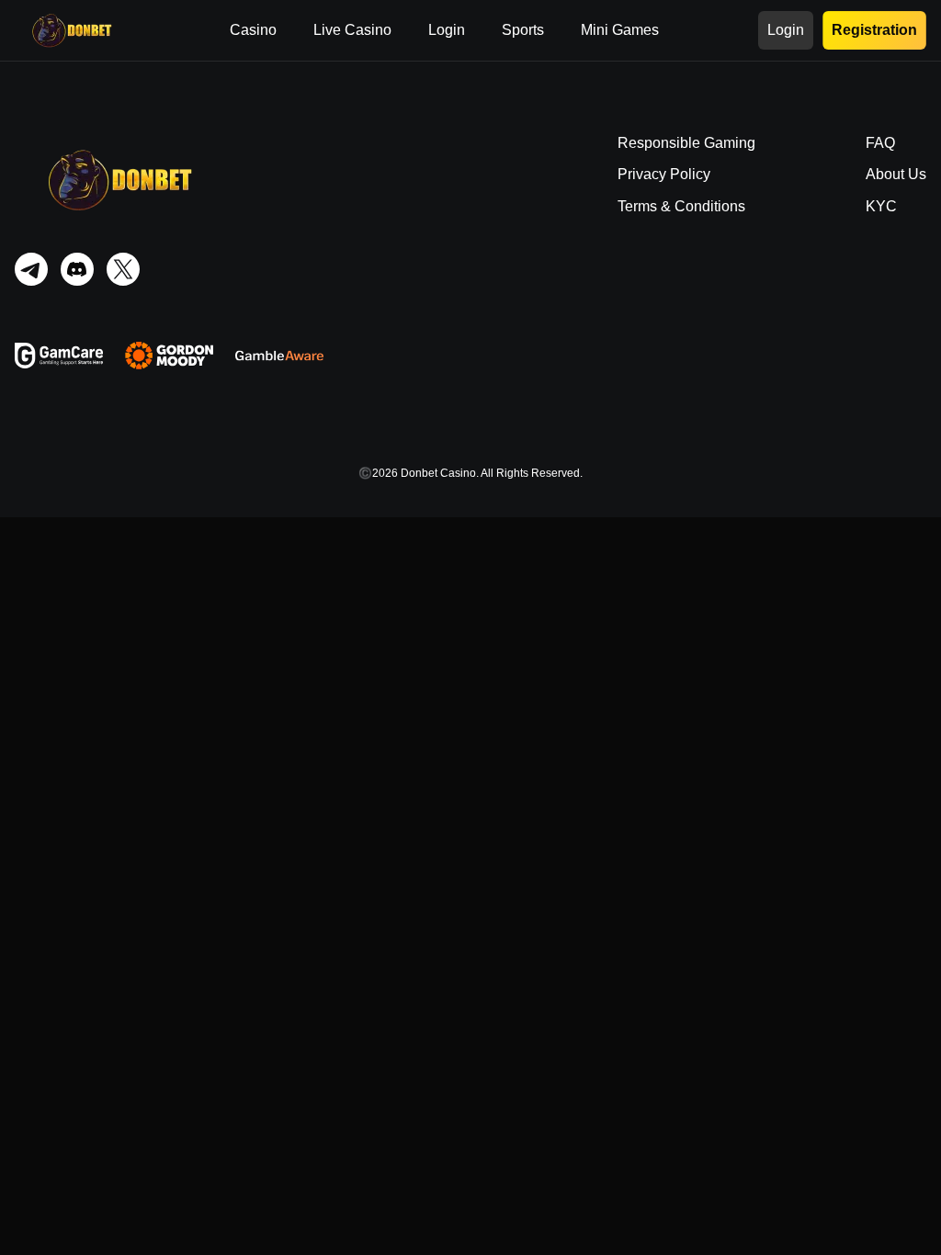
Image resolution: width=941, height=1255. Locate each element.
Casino (253, 30)
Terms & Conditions (681, 206)
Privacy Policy (664, 174)
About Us (896, 174)
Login (446, 30)
